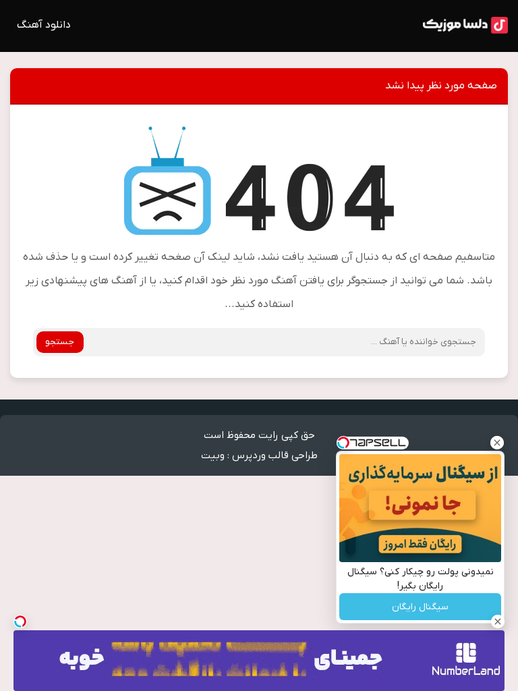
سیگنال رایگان (420, 607)
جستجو (59, 342)
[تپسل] (20, 621)
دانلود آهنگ (44, 25)
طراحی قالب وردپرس (275, 455)
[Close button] (497, 442)
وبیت (213, 455)
